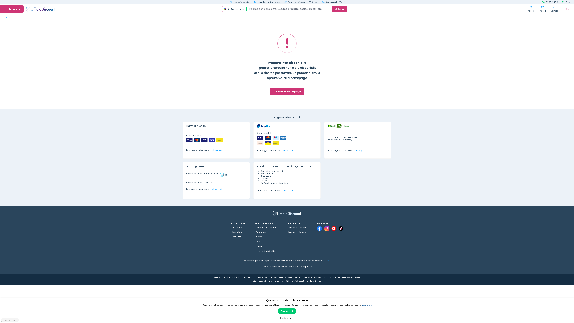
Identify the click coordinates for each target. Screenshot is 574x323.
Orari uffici (236, 237)
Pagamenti (261, 232)
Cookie (259, 246)
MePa (258, 241)
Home (265, 266)
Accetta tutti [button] (287, 311)
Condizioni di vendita (266, 227)
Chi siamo (237, 227)
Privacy (259, 237)
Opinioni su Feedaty (297, 227)
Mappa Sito (306, 266)
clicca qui (217, 150)
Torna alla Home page (287, 91)
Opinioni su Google (297, 232)
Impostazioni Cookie (265, 251)
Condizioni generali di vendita (284, 266)
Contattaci (237, 232)
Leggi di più (367, 305)
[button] (287, 318)
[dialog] (287, 310)
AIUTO (326, 260)
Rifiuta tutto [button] (10, 320)
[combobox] (289, 9)
